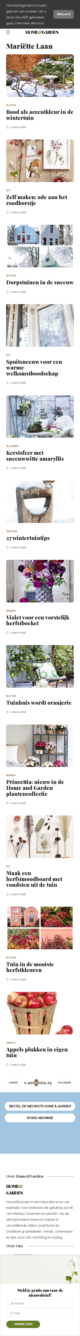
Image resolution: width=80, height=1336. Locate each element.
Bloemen (12, 446)
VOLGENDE (64, 1082)
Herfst (11, 1042)
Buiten (11, 105)
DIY (8, 190)
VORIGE (13, 1082)
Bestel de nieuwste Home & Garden (40, 1106)
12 (40, 1083)
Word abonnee (40, 1118)
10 (32, 1083)
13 (44, 1083)
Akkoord (63, 14)
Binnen (11, 610)
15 (50, 1083)
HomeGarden (41, 32)
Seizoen (11, 531)
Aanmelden (23, 1324)
